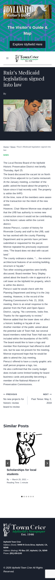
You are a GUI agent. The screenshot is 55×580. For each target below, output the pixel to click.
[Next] (47, 463)
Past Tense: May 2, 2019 (41, 398)
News (6, 155)
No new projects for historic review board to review (13, 400)
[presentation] (27, 448)
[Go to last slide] (8, 463)
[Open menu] (7, 58)
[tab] (22, 496)
